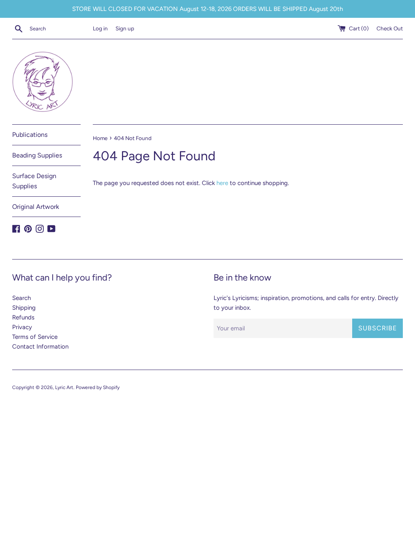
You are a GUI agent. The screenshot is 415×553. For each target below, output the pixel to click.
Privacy (22, 327)
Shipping (24, 307)
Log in (100, 28)
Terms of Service (35, 336)
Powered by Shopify (98, 387)
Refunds (23, 317)
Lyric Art (64, 387)
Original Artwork (35, 207)
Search (21, 298)
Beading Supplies (37, 155)
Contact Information (40, 346)
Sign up (125, 28)
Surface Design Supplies (34, 181)
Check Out (389, 28)
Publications (29, 134)
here (222, 183)
